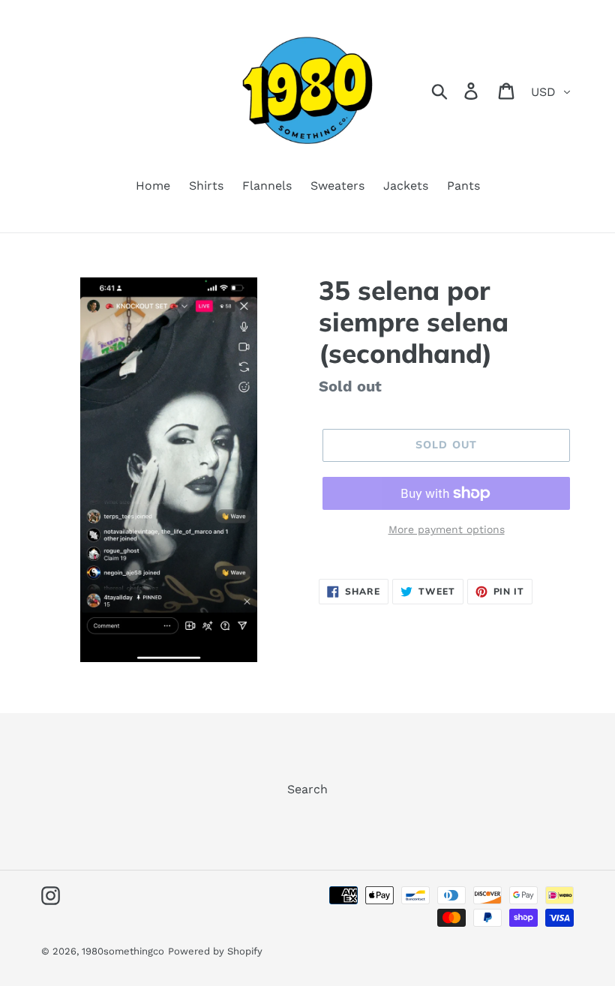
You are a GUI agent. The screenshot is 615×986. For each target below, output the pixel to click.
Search (307, 789)
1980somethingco (123, 951)
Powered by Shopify (215, 951)
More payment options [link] (446, 529)
